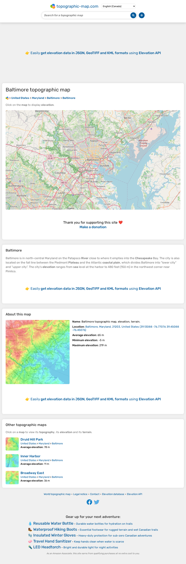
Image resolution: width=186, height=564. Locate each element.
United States (28, 443)
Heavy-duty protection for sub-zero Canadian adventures (115, 535)
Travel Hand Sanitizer (52, 541)
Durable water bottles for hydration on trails (104, 523)
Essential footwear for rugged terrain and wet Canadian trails (119, 529)
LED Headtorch (47, 547)
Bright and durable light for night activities (90, 547)
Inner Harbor (31, 456)
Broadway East (32, 473)
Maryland (44, 443)
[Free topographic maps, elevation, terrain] (7, 98)
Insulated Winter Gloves (54, 535)
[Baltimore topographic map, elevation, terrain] (38, 352)
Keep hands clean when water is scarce (99, 541)
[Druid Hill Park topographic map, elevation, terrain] (12, 444)
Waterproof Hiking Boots (55, 529)
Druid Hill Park (32, 439)
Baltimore (57, 443)
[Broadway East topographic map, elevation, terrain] (12, 477)
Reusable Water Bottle (53, 523)
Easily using (96, 53)
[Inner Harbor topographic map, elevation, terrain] (12, 460)
